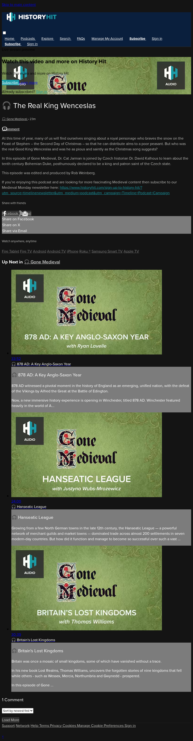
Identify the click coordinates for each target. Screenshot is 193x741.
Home (10, 38)
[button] (4, 32)
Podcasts (28, 38)
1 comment (11, 129)
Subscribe (10, 82)
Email (26, 213)
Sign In (32, 44)
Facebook (10, 213)
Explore (47, 38)
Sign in (157, 38)
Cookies (70, 725)
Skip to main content (19, 4)
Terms (44, 725)
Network (23, 725)
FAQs (81, 38)
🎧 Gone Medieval (15, 119)
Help (35, 725)
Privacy (56, 725)
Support (8, 725)
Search (65, 38)
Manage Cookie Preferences (101, 725)
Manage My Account (107, 38)
